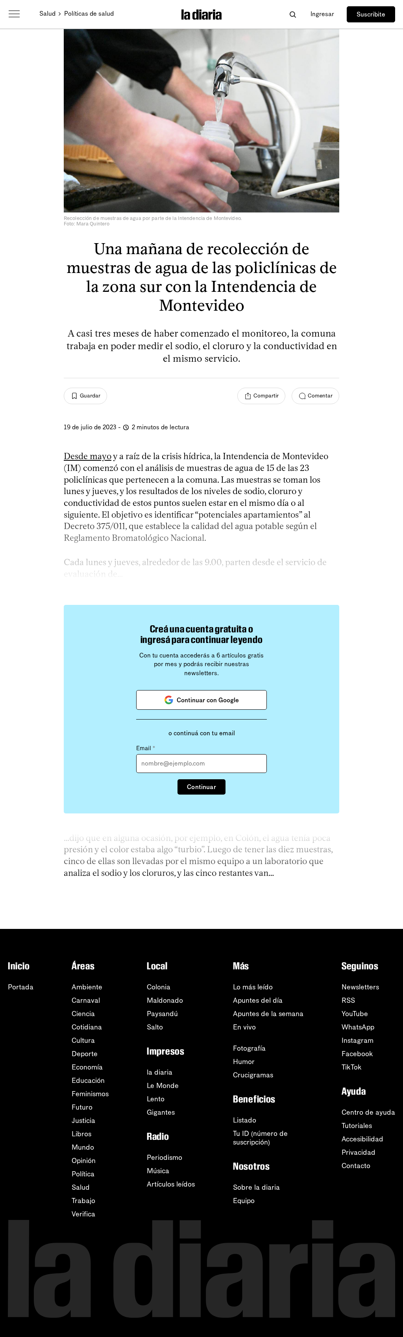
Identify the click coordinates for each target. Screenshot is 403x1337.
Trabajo (83, 1200)
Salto (155, 1027)
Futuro (82, 1107)
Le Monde (163, 1085)
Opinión (84, 1160)
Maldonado (165, 1000)
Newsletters (360, 987)
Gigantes (161, 1112)
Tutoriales (357, 1125)
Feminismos (90, 1094)
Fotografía (249, 1048)
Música (158, 1171)
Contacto (356, 1165)
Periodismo (164, 1157)
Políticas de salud (89, 13)
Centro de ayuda (368, 1112)
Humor (244, 1061)
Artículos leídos (171, 1184)
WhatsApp (358, 1027)
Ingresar (322, 14)
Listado (244, 1120)
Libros (81, 1134)
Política (83, 1174)
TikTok (352, 1067)
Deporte (85, 1053)
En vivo (244, 1027)
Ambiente (87, 987)
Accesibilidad (362, 1139)
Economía (87, 1067)
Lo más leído (253, 987)
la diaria (159, 1072)
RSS (348, 1000)
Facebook (357, 1053)
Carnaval (86, 1000)
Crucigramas (253, 1075)
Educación (88, 1080)
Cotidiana (87, 1027)
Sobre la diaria (256, 1187)
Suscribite (371, 14)
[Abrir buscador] (292, 14)
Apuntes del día (258, 1000)
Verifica (83, 1214)
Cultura (83, 1040)
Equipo (244, 1200)
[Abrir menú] (14, 14)
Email (145, 748)
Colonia (158, 987)
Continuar (201, 787)
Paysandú (162, 1013)
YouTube (355, 1013)
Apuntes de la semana (268, 1013)
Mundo (83, 1147)
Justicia (83, 1120)
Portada (20, 987)
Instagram (357, 1040)
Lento (156, 1099)
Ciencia (83, 1013)
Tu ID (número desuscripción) (260, 1138)
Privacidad (358, 1152)
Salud (47, 13)
